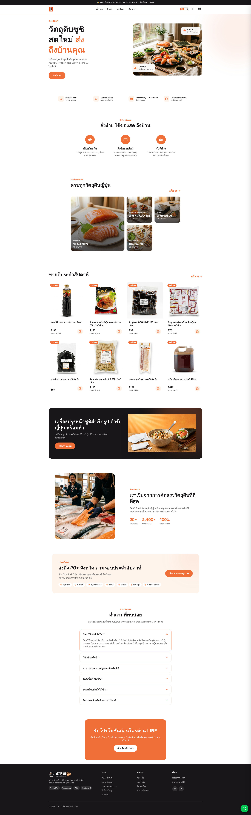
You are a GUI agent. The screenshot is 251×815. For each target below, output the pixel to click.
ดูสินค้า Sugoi (65, 445)
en (187, 9)
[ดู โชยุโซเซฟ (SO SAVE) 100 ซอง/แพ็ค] (158, 331)
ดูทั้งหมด (173, 190)
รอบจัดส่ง (120, 9)
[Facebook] (175, 788)
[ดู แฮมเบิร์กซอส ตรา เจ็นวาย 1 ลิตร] (80, 331)
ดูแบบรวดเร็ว (68, 315)
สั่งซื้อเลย (57, 75)
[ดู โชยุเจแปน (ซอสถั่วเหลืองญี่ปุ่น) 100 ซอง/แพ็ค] (197, 331)
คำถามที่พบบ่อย (143, 790)
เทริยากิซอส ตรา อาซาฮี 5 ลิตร (182, 379)
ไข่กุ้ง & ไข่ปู (107, 790)
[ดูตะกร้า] (199, 9)
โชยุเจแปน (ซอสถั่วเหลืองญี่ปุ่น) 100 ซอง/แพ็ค (182, 324)
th (182, 9)
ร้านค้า (110, 9)
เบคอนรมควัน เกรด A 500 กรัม (143, 379)
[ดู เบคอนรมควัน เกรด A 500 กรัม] (158, 388)
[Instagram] (181, 788)
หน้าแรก (99, 9)
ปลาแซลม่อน (107, 782)
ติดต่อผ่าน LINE (178, 782)
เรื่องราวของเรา (178, 778)
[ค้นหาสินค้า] (193, 9)
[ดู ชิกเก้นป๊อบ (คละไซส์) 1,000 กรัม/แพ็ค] (119, 388)
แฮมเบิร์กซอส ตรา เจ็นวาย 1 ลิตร (66, 322)
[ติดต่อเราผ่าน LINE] (244, 808)
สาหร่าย (105, 794)
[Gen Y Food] (51, 9)
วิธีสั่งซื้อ (140, 778)
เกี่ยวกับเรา (133, 9)
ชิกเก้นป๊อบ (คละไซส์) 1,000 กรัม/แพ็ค (105, 381)
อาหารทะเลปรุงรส (109, 786)
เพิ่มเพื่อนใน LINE (125, 748)
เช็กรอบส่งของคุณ (177, 573)
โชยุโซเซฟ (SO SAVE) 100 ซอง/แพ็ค (143, 324)
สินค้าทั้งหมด (107, 778)
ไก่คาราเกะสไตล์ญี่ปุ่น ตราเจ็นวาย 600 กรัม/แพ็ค (105, 324)
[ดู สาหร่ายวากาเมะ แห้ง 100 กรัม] (80, 388)
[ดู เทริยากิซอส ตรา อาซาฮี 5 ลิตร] (197, 388)
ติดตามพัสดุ (141, 786)
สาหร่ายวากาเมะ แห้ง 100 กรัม (65, 379)
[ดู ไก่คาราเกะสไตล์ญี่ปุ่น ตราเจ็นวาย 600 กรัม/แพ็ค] (119, 331)
